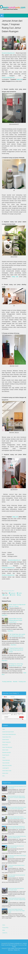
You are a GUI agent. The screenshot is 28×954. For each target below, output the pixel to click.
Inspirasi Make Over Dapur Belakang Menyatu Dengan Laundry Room (15, 620)
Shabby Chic (17, 950)
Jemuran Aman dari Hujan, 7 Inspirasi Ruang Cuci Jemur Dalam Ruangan (12, 26)
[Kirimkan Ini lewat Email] (3, 598)
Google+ (6, 595)
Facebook (12, 593)
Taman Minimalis (6, 760)
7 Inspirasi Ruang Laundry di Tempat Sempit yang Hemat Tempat (16, 649)
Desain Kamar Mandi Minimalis (9, 734)
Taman (3, 757)
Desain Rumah (5, 739)
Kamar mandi (5, 750)
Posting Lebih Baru (7, 681)
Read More (4, 615)
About (3, 930)
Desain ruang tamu (6, 742)
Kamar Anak (5, 744)
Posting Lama (22, 681)
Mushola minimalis (6, 752)
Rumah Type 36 (5, 755)
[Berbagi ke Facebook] (8, 598)
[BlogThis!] (5, 598)
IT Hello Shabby (10, 948)
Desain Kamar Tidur (6, 737)
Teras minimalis (5, 762)
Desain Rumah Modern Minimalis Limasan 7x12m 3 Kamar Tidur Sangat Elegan (16, 911)
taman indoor (5, 773)
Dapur (3, 729)
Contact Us (4, 932)
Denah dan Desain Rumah (8, 731)
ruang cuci (19, 79)
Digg (19, 595)
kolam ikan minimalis (7, 765)
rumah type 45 (5, 768)
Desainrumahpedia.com (8, 53)
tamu (3, 775)
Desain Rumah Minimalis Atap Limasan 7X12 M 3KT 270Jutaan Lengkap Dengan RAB (16, 798)
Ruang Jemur (11, 590)
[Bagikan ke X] (6, 598)
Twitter (20, 593)
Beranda (15, 681)
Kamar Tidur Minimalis (7, 747)
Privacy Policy (5, 927)
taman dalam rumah (6, 770)
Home (3, 925)
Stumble (13, 595)
